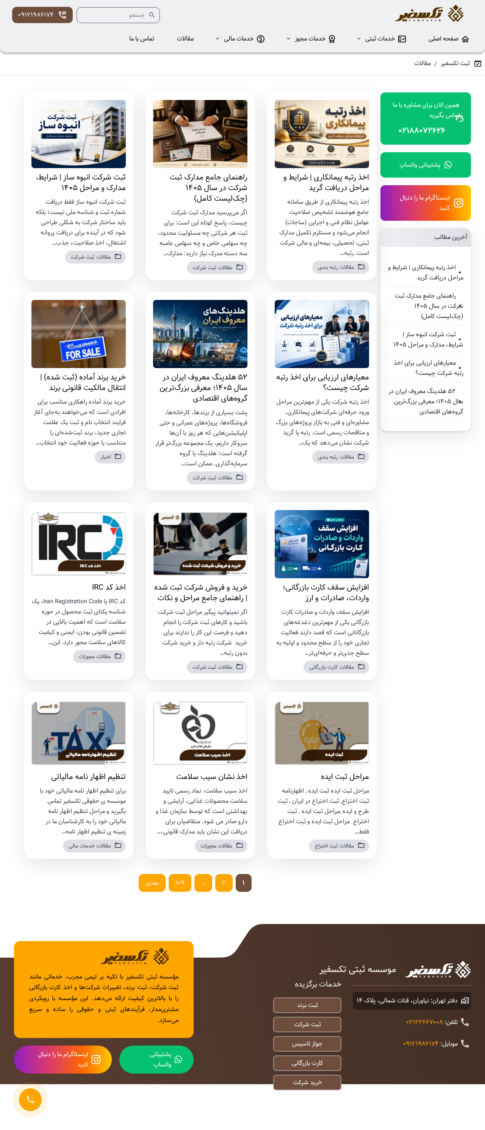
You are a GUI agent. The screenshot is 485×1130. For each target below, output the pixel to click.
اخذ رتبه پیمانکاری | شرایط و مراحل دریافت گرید (425, 272)
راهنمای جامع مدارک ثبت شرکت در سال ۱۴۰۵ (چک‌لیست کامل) (429, 306)
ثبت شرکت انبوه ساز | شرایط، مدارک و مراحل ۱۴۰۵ (428, 339)
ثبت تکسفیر (455, 63)
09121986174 (36, 15)
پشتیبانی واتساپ (419, 165)
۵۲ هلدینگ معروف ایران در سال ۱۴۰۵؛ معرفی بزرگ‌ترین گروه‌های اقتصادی (425, 401)
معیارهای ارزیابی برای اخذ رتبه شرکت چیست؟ (428, 368)
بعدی (152, 883)
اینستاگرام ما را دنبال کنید (425, 203)
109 (180, 883)
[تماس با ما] (30, 1099)
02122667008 (424, 1022)
